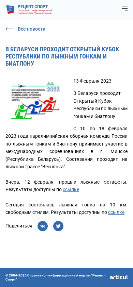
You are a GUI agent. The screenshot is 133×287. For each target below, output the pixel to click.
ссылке (71, 189)
